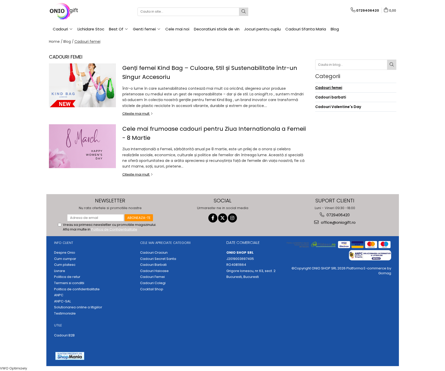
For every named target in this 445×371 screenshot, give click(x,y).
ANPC (58, 295)
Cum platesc (64, 264)
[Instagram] (232, 217)
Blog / (68, 41)
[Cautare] (243, 11)
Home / (56, 41)
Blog (335, 29)
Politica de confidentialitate (77, 289)
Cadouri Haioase (154, 271)
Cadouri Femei (152, 277)
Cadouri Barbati (153, 264)
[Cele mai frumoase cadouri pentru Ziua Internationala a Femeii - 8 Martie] (82, 146)
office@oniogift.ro (338, 222)
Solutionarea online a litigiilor (78, 307)
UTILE (58, 325)
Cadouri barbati (330, 97)
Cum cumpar (65, 259)
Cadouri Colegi (153, 283)
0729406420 (338, 215)
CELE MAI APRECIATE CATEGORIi (165, 242)
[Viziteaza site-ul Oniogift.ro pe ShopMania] (69, 356)
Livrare (59, 271)
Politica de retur (67, 277)
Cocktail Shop (151, 289)
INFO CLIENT (63, 242)
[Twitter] (222, 217)
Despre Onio (64, 252)
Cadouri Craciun (154, 252)
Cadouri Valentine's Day (338, 106)
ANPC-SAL (62, 301)
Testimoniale (65, 313)
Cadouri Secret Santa (158, 259)
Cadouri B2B (64, 335)
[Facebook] (212, 217)
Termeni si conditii (69, 283)
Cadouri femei (87, 41)
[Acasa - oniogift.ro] (74, 12)
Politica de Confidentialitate (114, 229)
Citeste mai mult (136, 113)
